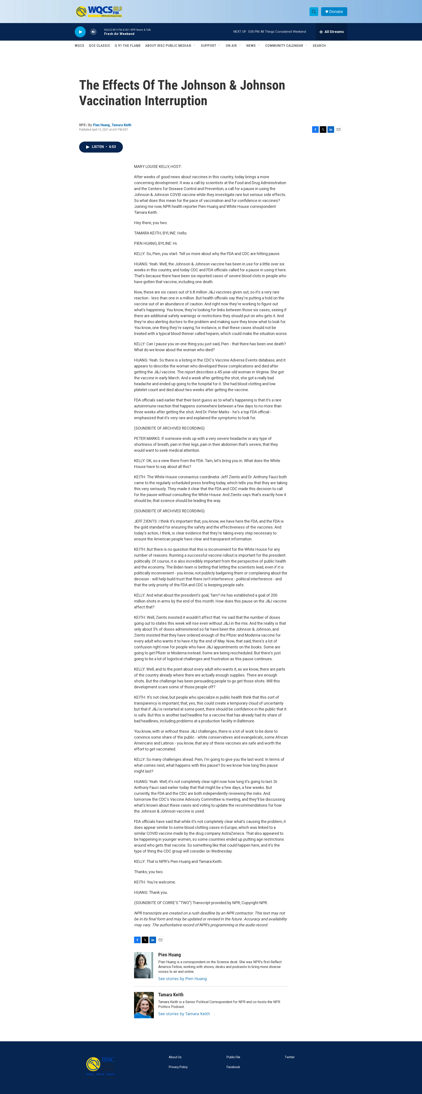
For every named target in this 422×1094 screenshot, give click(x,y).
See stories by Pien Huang (182, 978)
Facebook (233, 1067)
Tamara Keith (121, 125)
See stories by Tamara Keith (184, 1013)
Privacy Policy (178, 1067)
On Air (231, 45)
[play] (80, 31)
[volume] (93, 32)
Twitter (290, 1057)
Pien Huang (101, 125)
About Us (175, 1057)
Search (319, 45)
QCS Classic (99, 45)
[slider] (100, 31)
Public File (233, 1057)
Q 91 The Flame (128, 45)
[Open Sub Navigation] (194, 45)
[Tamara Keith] (144, 1005)
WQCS (79, 45)
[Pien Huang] (144, 965)
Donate (336, 11)
